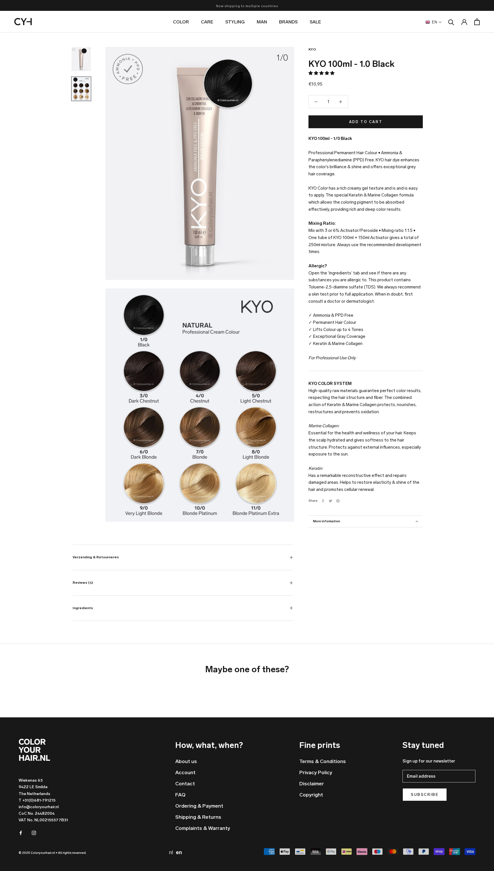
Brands (288, 22)
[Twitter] (330, 501)
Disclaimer (311, 783)
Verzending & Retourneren (96, 557)
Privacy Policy (315, 772)
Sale (315, 22)
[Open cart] (477, 22)
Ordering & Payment (199, 806)
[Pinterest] (338, 501)
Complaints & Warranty (202, 828)
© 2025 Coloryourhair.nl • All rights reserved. (53, 853)
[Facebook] (323, 501)
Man (262, 22)
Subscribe (425, 794)
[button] (321, 73)
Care (207, 22)
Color (181, 22)
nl (171, 852)
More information (326, 521)
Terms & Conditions (322, 761)
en (179, 852)
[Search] (451, 22)
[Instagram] (34, 832)
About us (186, 761)
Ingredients (83, 608)
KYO (312, 49)
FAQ (180, 795)
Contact (185, 783)
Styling (235, 22)
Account (185, 772)
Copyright (311, 795)
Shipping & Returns (198, 817)
